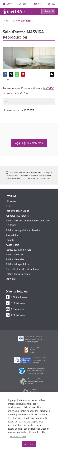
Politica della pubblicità (17, 264)
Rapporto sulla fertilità (17, 215)
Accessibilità (12, 235)
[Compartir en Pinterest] (23, 74)
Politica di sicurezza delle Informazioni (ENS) (28, 220)
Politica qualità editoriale (18, 249)
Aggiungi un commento (29, 143)
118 (24, 3)
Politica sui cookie (18, 436)
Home (5, 20)
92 (39, 3)
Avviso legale (12, 245)
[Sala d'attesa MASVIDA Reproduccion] (29, 57)
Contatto (10, 240)
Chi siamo (11, 201)
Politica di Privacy (14, 254)
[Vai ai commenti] (52, 74)
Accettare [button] (29, 444)
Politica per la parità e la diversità (23, 230)
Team (8, 206)
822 (53, 3)
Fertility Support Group (17, 211)
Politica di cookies (15, 259)
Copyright (10, 279)
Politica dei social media (18, 274)
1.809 (9, 3)
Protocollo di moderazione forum (22, 269)
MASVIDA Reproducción (22, 20)
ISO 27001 (11, 225)
